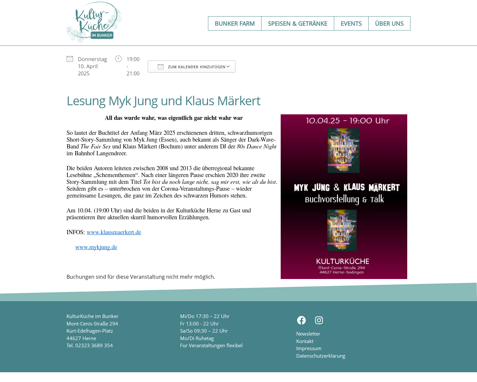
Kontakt (304, 341)
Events (351, 23)
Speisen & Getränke (297, 23)
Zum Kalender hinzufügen (196, 66)
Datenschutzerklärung (320, 355)
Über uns (389, 23)
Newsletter (308, 333)
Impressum (309, 348)
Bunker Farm (235, 23)
